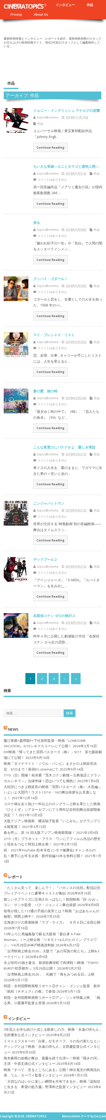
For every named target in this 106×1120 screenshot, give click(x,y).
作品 (90, 4)
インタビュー (65, 4)
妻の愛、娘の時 (45, 391)
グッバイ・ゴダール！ (50, 278)
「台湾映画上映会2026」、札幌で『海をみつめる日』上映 (49, 974)
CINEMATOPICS (23, 6)
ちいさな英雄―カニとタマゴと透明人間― (66, 166)
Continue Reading (50, 147)
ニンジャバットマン (48, 503)
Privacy (16, 14)
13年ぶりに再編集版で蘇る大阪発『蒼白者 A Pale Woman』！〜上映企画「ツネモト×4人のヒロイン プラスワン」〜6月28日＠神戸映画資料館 (50, 939)
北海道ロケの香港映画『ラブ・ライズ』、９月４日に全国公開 (52, 922)
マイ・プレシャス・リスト (54, 334)
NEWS (13, 729)
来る (36, 222)
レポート (15, 876)
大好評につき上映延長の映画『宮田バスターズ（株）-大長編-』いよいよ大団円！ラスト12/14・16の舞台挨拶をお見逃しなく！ (53, 792)
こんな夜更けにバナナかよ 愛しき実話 (64, 447)
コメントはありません (52, 179)
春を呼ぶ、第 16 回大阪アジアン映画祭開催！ (39, 832)
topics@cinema (47, 117)
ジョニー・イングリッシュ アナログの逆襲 (66, 110)
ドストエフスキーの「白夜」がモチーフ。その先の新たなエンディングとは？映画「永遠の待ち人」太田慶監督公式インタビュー (52, 1046)
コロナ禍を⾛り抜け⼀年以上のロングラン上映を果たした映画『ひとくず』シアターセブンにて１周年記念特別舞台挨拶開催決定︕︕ (52, 809)
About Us (41, 14)
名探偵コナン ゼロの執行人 (54, 615)
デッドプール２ (45, 559)
